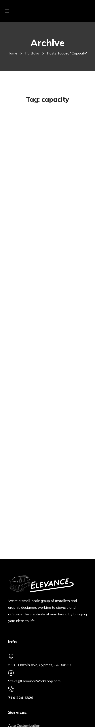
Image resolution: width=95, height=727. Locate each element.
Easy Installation (39, 157)
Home (12, 53)
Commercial (27, 122)
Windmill (24, 115)
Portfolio (32, 53)
